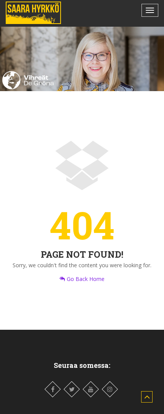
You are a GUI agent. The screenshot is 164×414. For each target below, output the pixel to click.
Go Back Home (86, 278)
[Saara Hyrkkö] (33, 13)
